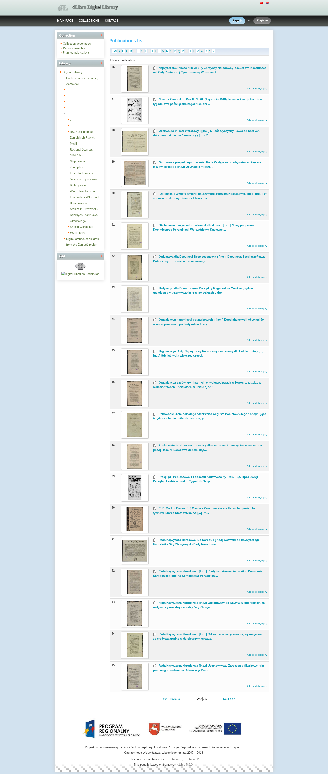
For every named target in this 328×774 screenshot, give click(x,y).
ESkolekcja (77, 232)
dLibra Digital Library (95, 7)
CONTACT (111, 20)
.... (68, 96)
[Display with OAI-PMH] (80, 269)
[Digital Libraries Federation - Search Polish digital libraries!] (80, 274)
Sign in (237, 20)
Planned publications (76, 52)
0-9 (115, 51)
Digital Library (72, 72)
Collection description (77, 43)
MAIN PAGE (65, 20)
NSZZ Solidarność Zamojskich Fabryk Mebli (82, 137)
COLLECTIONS (89, 20)
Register (262, 20)
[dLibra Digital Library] (62, 8)
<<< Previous (171, 699)
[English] (268, 2)
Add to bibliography (257, 88)
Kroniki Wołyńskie (81, 226)
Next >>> (229, 699)
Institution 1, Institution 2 (183, 759)
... (67, 90)
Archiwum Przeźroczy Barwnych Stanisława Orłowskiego (84, 214)
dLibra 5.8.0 (185, 764)
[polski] (262, 2)
